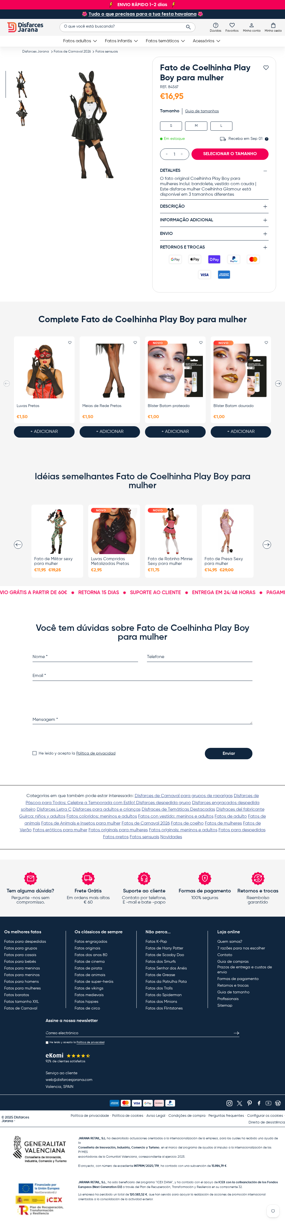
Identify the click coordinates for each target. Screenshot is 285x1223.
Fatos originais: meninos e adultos (183, 830)
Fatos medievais (89, 995)
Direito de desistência (267, 1122)
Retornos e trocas (233, 986)
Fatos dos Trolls (159, 988)
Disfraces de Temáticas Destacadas (178, 809)
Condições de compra (186, 1116)
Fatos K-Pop (156, 942)
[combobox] (127, 27)
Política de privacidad (96, 753)
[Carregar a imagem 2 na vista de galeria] (21, 113)
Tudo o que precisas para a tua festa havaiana (142, 14)
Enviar (229, 753)
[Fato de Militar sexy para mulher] (57, 531)
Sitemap (224, 1006)
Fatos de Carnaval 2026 (72, 51)
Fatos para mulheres (22, 988)
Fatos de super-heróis (94, 982)
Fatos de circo (87, 1008)
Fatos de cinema (90, 962)
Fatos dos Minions (161, 1002)
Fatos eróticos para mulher (60, 830)
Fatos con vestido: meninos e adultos (175, 816)
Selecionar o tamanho (230, 154)
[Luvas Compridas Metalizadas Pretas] (114, 531)
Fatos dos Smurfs (161, 962)
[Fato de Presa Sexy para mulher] (228, 531)
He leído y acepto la (77, 753)
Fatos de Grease (160, 975)
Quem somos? (229, 942)
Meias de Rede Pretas (101, 406)
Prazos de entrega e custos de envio (244, 969)
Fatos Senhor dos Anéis (166, 968)
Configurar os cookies (265, 1116)
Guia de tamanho (233, 992)
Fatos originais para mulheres (118, 830)
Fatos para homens (21, 982)
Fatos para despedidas (242, 830)
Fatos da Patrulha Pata (166, 982)
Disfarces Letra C (54, 809)
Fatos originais (87, 948)
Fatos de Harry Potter (164, 948)
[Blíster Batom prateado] (175, 371)
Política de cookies (127, 1116)
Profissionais (228, 999)
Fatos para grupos (20, 948)
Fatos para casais (20, 955)
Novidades (171, 837)
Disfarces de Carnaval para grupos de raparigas (184, 796)
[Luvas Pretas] (44, 371)
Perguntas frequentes (226, 1116)
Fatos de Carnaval (20, 1008)
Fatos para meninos (22, 975)
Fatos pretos (116, 837)
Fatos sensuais (106, 51)
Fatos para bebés (20, 962)
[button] (273, 27)
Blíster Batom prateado (169, 406)
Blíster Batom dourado (233, 406)
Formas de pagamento (238, 979)
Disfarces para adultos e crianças (107, 809)
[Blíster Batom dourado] (241, 371)
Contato (224, 955)
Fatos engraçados (91, 942)
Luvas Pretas (28, 406)
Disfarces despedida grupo (163, 803)
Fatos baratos (16, 995)
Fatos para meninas (22, 968)
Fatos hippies (86, 1002)
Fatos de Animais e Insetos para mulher (81, 823)
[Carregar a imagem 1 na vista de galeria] (21, 84)
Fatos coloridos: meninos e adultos (102, 816)
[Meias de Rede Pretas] (109, 371)
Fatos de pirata (88, 968)
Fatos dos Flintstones (164, 1008)
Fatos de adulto (231, 816)
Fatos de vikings (89, 988)
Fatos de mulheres (223, 823)
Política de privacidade (90, 1116)
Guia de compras (233, 962)
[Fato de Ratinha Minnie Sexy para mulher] (171, 531)
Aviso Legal (155, 1116)
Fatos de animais (90, 975)
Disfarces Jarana (35, 51)
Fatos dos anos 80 (91, 955)
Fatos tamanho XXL (21, 1002)
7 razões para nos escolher (241, 948)
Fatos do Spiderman (164, 995)
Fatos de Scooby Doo (165, 955)
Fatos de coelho (187, 823)
